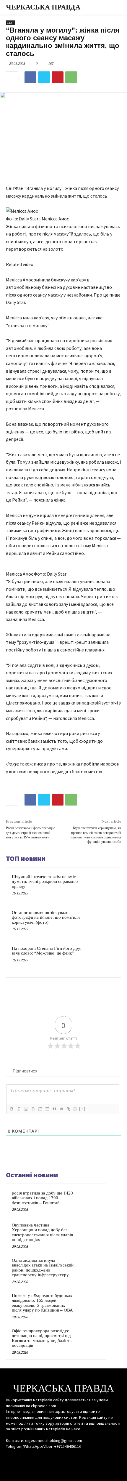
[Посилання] (68, 1108)
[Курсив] (18, 1108)
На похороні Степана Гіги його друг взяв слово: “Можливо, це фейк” (47, 951)
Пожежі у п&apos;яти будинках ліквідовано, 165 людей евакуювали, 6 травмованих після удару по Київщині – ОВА (42, 1303)
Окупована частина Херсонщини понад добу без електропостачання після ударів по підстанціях (42, 1232)
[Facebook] (30, 77)
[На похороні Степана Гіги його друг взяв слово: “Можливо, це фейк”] (101, 958)
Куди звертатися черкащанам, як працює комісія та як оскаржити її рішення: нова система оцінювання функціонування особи (95, 835)
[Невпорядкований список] (47, 1108)
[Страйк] (32, 1108)
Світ (10, 23)
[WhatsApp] (71, 77)
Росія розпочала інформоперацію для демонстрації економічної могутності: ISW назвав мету (30, 832)
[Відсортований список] (39, 1108)
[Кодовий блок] (61, 1108)
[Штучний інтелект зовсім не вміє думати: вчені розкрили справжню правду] (101, 886)
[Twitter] (44, 77)
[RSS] (63, 1457)
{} (75, 1109)
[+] (82, 1109)
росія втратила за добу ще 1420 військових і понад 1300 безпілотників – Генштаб (42, 1198)
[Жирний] (11, 1108)
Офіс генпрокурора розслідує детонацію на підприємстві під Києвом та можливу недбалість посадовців (41, 1338)
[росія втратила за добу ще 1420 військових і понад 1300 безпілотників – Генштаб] (88, 1201)
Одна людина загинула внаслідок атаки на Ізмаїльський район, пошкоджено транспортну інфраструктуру (43, 1267)
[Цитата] (54, 1108)
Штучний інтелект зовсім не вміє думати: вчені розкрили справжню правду (45, 881)
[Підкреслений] (25, 1108)
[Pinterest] (58, 77)
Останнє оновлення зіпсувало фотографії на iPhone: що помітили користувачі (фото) (46, 917)
